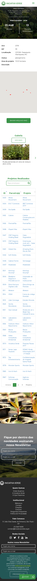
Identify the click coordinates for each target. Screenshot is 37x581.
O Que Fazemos (18, 495)
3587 (4, 377)
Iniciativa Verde (13, 344)
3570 (4, 344)
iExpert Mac (27, 229)
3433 (4, 198)
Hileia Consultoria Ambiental (12, 338)
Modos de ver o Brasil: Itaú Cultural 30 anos (28, 312)
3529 (4, 304)
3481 (4, 249)
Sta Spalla (11, 209)
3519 (4, 300)
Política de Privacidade (18, 514)
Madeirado (12, 265)
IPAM (10, 294)
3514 (4, 294)
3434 (4, 204)
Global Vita (12, 249)
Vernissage (27, 261)
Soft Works (12, 255)
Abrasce (11, 290)
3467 (4, 235)
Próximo (29, 385)
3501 (4, 271)
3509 (4, 284)
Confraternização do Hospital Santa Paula (29, 360)
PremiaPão (12, 223)
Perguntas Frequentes (18, 512)
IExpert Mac (12, 229)
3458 (4, 229)
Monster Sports (14, 365)
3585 (4, 371)
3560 (4, 330)
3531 (4, 310)
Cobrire (11, 215)
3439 (4, 209)
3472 (4, 241)
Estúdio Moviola (28, 300)
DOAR (26, 577)
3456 (4, 223)
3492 (4, 255)
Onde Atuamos (18, 491)
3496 (4, 261)
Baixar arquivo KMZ (18, 121)
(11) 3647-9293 (18, 527)
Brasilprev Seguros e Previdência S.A (14, 279)
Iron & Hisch (12, 371)
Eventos (18, 509)
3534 (4, 318)
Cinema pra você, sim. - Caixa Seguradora (29, 243)
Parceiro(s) (14, 193)
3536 (4, 324)
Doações (18, 507)
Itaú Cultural (12, 310)
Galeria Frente (13, 261)
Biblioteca (18, 503)
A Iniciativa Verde (18, 493)
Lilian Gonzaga (13, 300)
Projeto (27, 193)
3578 (4, 365)
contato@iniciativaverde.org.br (18, 529)
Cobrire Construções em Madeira (29, 218)
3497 (4, 265)
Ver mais (18, 140)
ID (4, 193)
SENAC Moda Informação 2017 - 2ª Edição (29, 352)
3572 (4, 357)
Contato (18, 505)
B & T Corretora (13, 204)
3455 (4, 215)
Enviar (18, 463)
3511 (4, 290)
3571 (4, 349)
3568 (4, 336)
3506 (4, 277)
